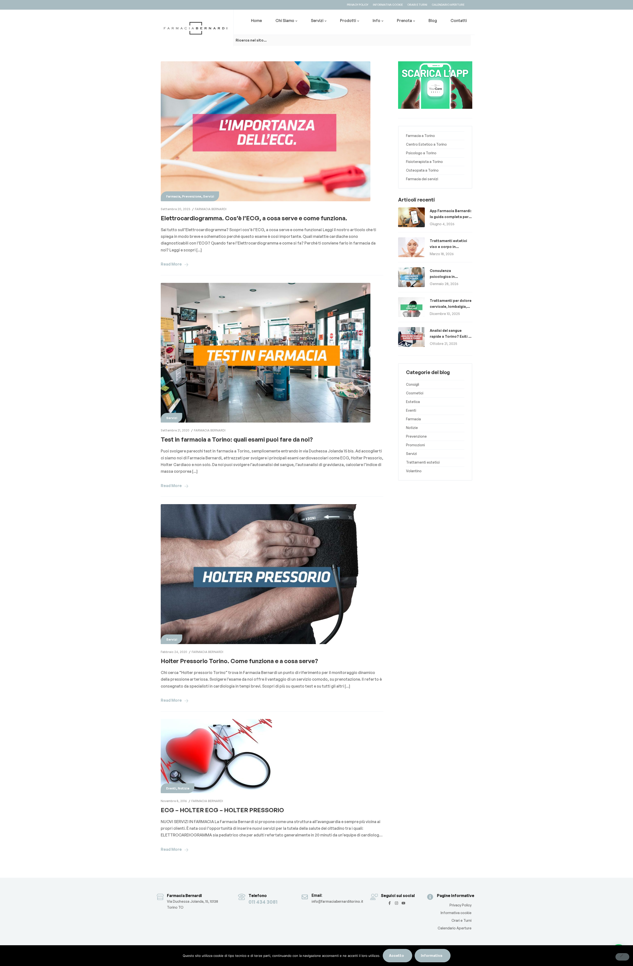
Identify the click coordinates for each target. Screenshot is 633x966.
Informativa (431, 955)
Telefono (258, 895)
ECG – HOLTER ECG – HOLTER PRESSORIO (222, 810)
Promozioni (415, 445)
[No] (622, 957)
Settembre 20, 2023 (175, 209)
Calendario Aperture (455, 928)
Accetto (396, 955)
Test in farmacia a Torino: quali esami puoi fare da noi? (237, 439)
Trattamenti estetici (423, 462)
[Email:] (305, 897)
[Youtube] (403, 903)
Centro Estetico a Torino (426, 144)
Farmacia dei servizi (422, 179)
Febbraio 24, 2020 (174, 652)
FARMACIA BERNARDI (210, 209)
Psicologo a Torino (421, 153)
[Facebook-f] (389, 903)
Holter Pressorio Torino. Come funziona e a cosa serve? (239, 661)
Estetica (413, 402)
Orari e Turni (462, 920)
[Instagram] (396, 903)
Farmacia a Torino (420, 136)
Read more (171, 264)
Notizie (183, 788)
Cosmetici (414, 393)
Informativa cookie (456, 913)
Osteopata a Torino (422, 170)
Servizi (208, 196)
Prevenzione (191, 196)
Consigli (412, 384)
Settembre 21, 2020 (175, 430)
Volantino (414, 471)
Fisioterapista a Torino (424, 161)
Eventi (171, 788)
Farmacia (173, 196)
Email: (317, 895)
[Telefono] (242, 897)
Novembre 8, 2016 (174, 801)
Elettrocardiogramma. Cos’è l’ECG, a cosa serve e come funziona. (254, 218)
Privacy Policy (461, 905)
